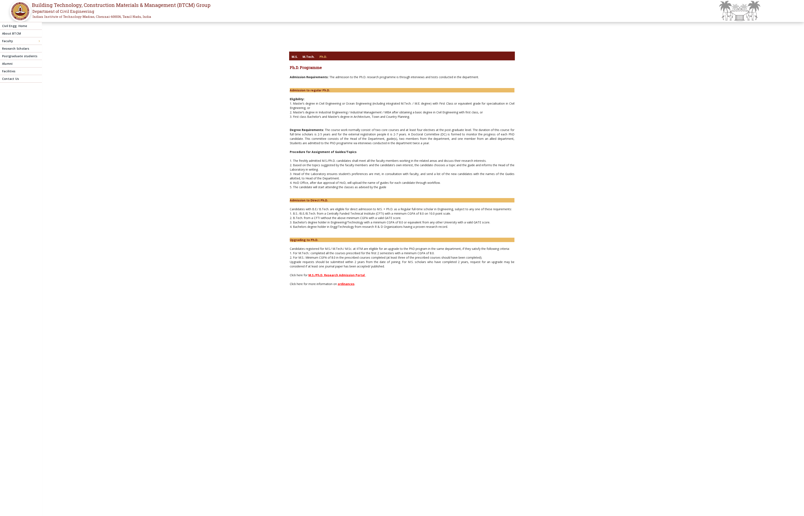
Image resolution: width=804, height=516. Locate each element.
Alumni (7, 64)
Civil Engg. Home (14, 26)
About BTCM (11, 33)
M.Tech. (308, 57)
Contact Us (10, 79)
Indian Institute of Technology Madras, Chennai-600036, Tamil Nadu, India (91, 16)
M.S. (295, 57)
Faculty (7, 41)
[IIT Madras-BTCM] (19, 14)
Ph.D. (323, 57)
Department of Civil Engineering (63, 11)
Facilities (8, 71)
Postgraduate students (19, 56)
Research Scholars (15, 49)
